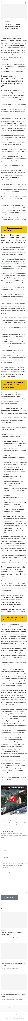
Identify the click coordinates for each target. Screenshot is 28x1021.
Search (21, 2)
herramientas (6, 261)
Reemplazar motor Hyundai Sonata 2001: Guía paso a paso (21, 822)
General (7, 21)
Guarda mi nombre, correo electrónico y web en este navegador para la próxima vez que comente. (15, 865)
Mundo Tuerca (13, 1018)
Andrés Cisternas (13, 31)
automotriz (4, 95)
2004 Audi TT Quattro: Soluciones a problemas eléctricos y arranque (7, 822)
